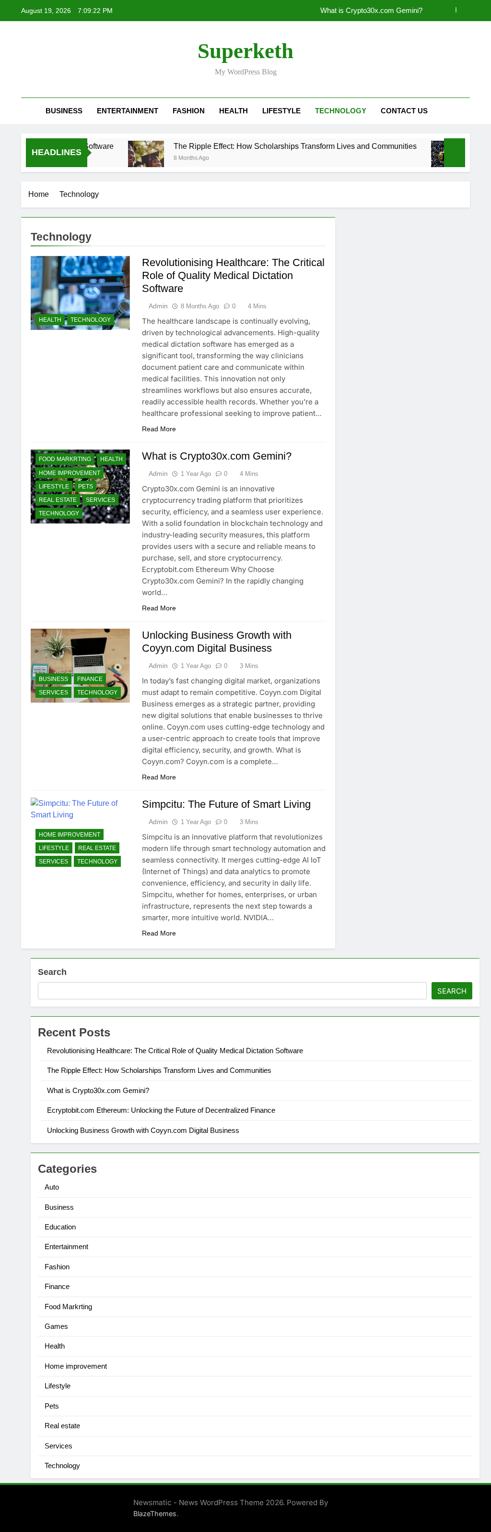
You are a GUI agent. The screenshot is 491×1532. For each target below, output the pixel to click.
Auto (52, 1187)
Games (56, 1326)
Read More (159, 429)
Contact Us (404, 111)
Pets (85, 486)
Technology (340, 111)
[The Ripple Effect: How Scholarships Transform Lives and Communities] (127, 159)
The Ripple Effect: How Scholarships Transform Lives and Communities (275, 146)
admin (158, 306)
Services (100, 500)
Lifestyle (281, 111)
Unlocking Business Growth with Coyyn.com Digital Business (143, 1130)
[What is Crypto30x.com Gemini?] (430, 159)
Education (60, 1227)
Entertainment (127, 111)
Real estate (58, 500)
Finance (90, 679)
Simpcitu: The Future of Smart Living (226, 804)
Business (64, 111)
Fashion (189, 111)
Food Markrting (65, 459)
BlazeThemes (154, 1513)
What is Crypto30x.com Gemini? (371, 10)
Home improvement (69, 473)
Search (52, 972)
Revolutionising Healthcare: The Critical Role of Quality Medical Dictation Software (233, 275)
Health (233, 111)
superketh (245, 51)
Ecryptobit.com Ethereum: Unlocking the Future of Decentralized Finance (161, 1110)
